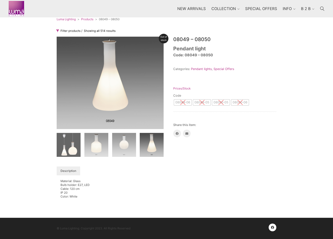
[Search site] (322, 9)
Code (177, 95)
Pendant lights (201, 69)
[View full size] (62, 43)
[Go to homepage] (16, 8)
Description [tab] (68, 171)
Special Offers (224, 69)
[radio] (183, 102)
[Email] (187, 133)
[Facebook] (177, 133)
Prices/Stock (182, 88)
